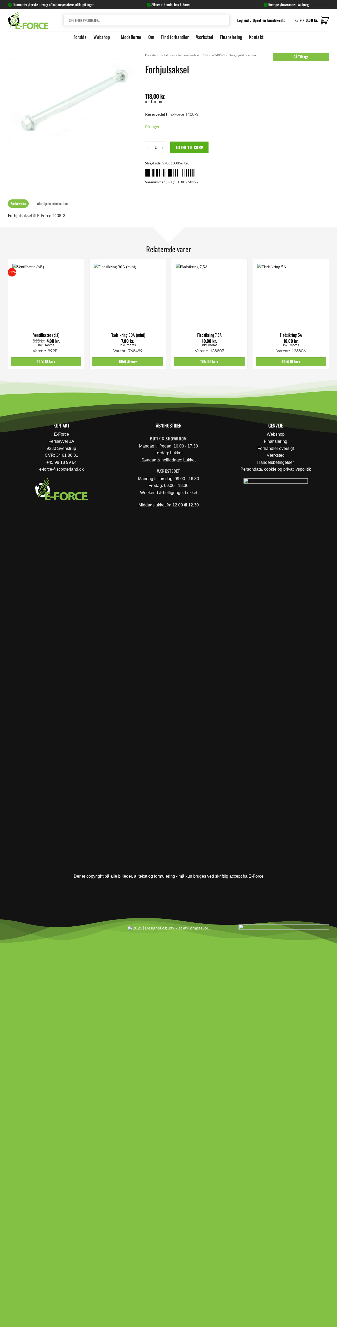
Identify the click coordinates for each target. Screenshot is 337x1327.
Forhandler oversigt (275, 448)
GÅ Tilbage (301, 56)
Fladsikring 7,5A (209, 335)
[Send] (224, 20)
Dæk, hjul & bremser (242, 55)
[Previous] (8, 316)
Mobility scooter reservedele (179, 55)
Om (151, 36)
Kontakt (256, 36)
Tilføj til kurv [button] (46, 361)
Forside (80, 36)
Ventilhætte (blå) (46, 335)
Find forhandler (175, 36)
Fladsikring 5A (291, 335)
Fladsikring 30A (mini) (128, 335)
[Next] (329, 316)
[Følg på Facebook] (14, 930)
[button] (312, 20)
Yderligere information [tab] (52, 203)
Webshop (101, 36)
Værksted (204, 36)
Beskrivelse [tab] (18, 203)
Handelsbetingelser (275, 462)
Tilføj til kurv (189, 147)
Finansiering (231, 36)
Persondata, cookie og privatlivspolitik (275, 469)
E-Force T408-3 (214, 55)
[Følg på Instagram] (26, 930)
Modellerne (131, 36)
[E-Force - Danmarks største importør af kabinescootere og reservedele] (28, 20)
